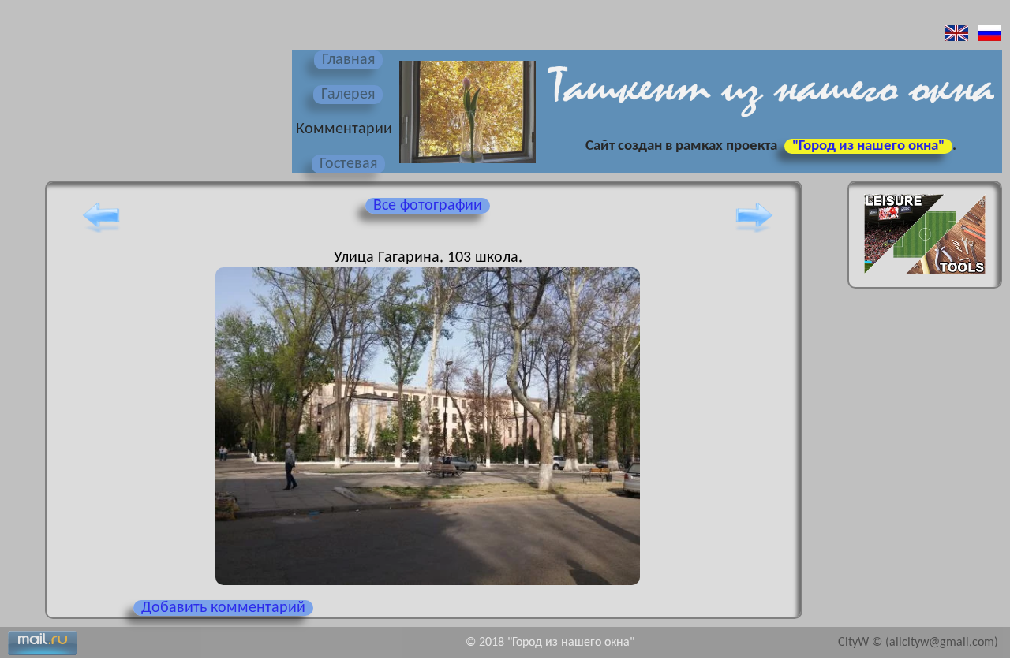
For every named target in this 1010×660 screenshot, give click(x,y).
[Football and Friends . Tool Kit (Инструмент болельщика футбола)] (924, 279)
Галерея (348, 95)
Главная (348, 60)
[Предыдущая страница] (101, 232)
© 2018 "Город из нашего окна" (550, 642)
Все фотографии (427, 206)
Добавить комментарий (223, 608)
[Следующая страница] (754, 232)
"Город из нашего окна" (868, 146)
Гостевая (348, 164)
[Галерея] (465, 164)
